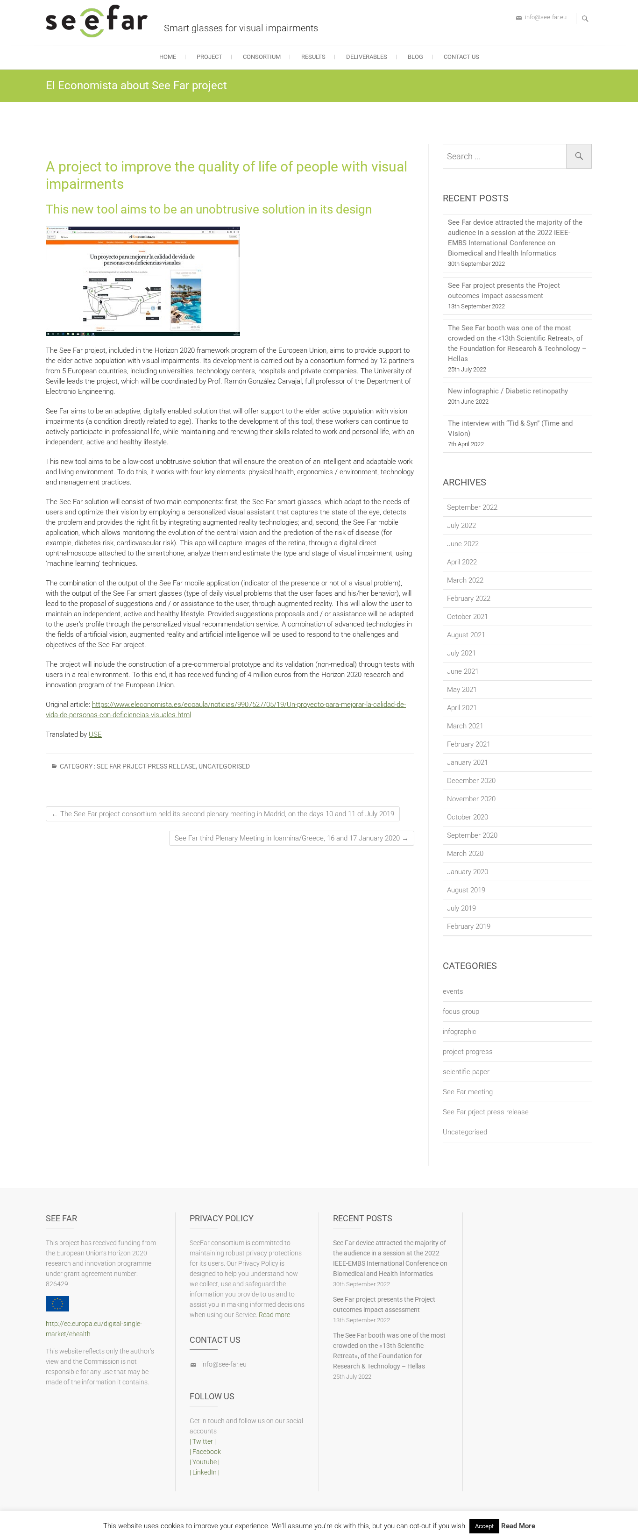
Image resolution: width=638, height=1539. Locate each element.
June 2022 (463, 544)
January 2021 (467, 762)
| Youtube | (205, 1462)
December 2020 (471, 781)
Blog (415, 56)
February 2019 (468, 926)
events (453, 991)
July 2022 (461, 525)
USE (95, 734)
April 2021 (462, 708)
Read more (274, 1314)
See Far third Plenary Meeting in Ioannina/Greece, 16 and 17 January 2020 (292, 838)
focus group (461, 1011)
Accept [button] (484, 1526)
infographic (459, 1031)
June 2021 (463, 671)
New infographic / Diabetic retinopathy (508, 391)
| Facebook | (207, 1451)
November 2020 (471, 799)
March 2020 (465, 853)
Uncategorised (224, 766)
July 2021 (461, 653)
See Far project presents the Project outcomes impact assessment (504, 290)
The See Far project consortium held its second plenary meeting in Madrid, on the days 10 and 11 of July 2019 (222, 814)
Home (167, 56)
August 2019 (466, 890)
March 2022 (465, 580)
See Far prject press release (146, 766)
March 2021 (465, 726)
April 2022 (462, 562)
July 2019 (461, 908)
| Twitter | (203, 1441)
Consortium (262, 56)
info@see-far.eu (546, 17)
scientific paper (466, 1072)
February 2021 (468, 744)
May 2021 (462, 689)
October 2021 (467, 617)
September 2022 (472, 507)
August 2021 (466, 635)
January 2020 (467, 872)
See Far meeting (468, 1092)
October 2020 (467, 817)
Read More (518, 1526)
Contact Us (461, 56)
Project (209, 56)
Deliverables (366, 56)
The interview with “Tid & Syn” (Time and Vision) (510, 428)
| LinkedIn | (205, 1472)
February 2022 (468, 598)
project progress (468, 1051)
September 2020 (472, 835)
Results (313, 56)
